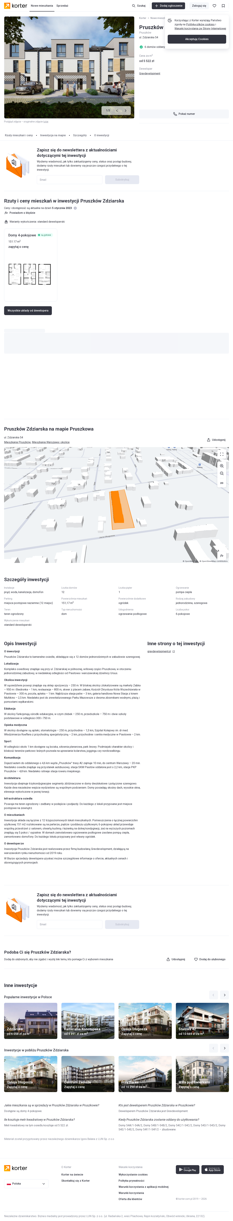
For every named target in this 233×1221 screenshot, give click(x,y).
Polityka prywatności (131, 1180)
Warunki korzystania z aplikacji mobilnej (144, 1186)
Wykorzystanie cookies (133, 1174)
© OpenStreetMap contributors (214, 561)
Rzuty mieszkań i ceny (19, 135)
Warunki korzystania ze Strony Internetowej (200, 28)
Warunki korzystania (131, 1193)
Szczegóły (80, 135)
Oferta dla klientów (130, 1199)
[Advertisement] (116, 390)
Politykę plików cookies (200, 24)
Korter (142, 18)
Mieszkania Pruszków (17, 442)
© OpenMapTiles (190, 561)
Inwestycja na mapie (53, 135)
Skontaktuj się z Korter (75, 1180)
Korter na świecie (72, 1174)
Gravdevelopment (149, 73)
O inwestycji (101, 135)
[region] (116, 505)
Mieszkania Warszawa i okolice (51, 442)
